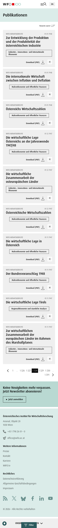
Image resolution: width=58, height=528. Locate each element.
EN (52, 4)
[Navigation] (43, 4)
